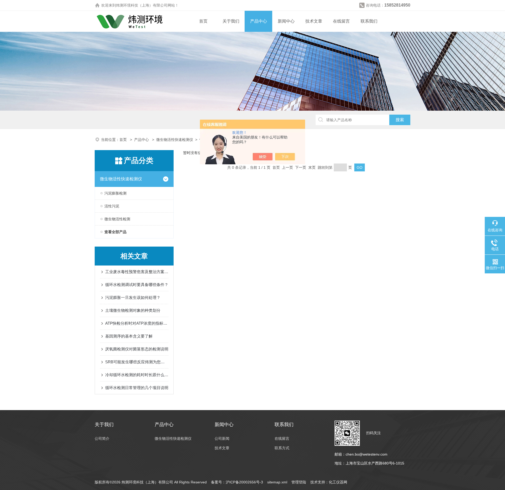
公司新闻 (222, 438)
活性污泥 (111, 206)
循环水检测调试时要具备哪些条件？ (136, 284)
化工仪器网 (338, 482)
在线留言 (341, 21)
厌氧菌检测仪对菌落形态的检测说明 (136, 349)
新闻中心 (286, 21)
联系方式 (282, 448)
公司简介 (102, 438)
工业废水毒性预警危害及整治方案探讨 (136, 271)
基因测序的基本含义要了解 (129, 336)
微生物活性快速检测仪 (174, 139)
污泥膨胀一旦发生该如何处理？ (132, 297)
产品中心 (258, 21)
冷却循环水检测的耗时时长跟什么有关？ (136, 374)
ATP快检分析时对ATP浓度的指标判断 (136, 323)
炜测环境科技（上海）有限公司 (142, 5)
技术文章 (313, 21)
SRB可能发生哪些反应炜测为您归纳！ (136, 362)
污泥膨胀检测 (115, 193)
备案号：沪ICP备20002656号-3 (237, 482)
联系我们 (369, 21)
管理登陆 (298, 482)
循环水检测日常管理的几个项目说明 (136, 387)
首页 (203, 21)
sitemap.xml (277, 482)
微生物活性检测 (117, 219)
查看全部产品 (115, 232)
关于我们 (231, 21)
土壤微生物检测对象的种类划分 (132, 310)
